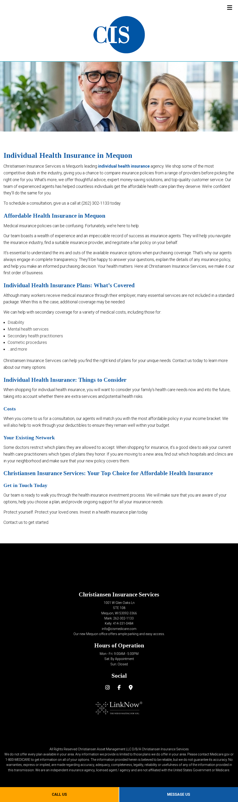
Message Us (178, 794)
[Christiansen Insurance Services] (119, 34)
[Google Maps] (130, 688)
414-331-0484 (123, 623)
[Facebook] (119, 688)
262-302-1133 (123, 618)
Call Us (59, 794)
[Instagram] (107, 688)
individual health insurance (124, 166)
